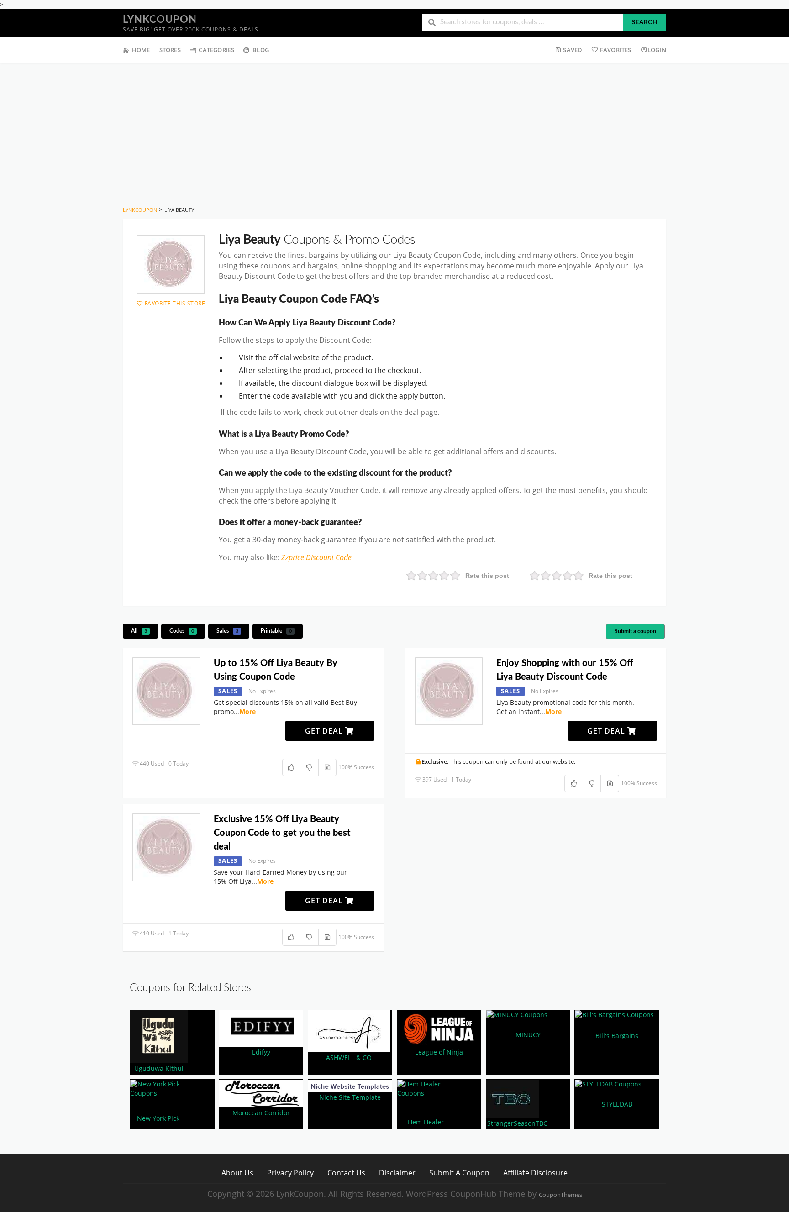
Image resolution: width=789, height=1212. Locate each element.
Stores (170, 50)
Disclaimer (397, 1172)
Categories (216, 50)
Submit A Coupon (459, 1172)
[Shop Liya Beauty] (171, 264)
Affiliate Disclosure (535, 1172)
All (139, 631)
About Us (237, 1172)
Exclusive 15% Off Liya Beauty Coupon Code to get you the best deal (282, 833)
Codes (181, 631)
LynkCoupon (160, 20)
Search (645, 23)
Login (656, 50)
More (247, 711)
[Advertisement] (394, 131)
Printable (276, 631)
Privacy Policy (290, 1172)
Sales (227, 631)
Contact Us (346, 1172)
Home (141, 50)
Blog (260, 50)
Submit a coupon (635, 631)
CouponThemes (560, 1195)
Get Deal (325, 731)
